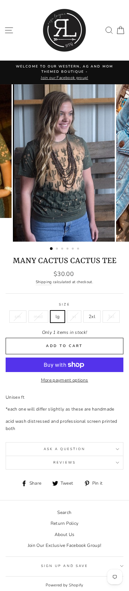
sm (18, 316)
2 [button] (57, 249)
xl (74, 316)
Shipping (44, 281)
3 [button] (62, 249)
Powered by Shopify (64, 585)
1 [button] (51, 249)
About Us (65, 534)
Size (64, 304)
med (38, 316)
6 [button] (78, 249)
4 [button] (68, 249)
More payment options (64, 380)
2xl (92, 316)
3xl (111, 316)
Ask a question (65, 449)
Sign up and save (64, 566)
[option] (64, 72)
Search (64, 512)
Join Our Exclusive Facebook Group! (65, 545)
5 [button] (73, 249)
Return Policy (64, 523)
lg (58, 316)
